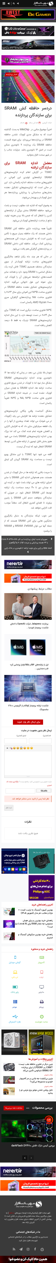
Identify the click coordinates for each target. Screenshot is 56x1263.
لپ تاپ (14, 977)
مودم (15, 1007)
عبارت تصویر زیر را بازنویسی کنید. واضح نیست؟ (29, 783)
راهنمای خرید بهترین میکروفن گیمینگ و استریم (35, 936)
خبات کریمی (47, 122)
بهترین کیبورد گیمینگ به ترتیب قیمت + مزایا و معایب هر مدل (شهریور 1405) (35, 911)
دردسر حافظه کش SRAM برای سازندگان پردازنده (28, 112)
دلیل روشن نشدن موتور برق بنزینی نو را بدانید (36, 1091)
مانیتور (41, 992)
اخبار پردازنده (11, 74)
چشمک (31, 748)
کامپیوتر (41, 962)
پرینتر (41, 1007)
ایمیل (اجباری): (21, 736)
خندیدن (14, 748)
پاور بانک (15, 992)
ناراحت (28, 748)
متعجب (21, 748)
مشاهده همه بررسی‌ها (13, 1108)
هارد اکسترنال (15, 1022)
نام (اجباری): (47, 736)
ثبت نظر (9, 807)
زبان (24, 748)
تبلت (41, 977)
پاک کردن (10, 748)
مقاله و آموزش (48, 1075)
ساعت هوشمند (41, 1022)
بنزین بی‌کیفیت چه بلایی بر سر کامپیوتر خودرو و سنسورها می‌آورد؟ (36, 1080)
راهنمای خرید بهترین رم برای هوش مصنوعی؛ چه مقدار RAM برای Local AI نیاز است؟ (34, 924)
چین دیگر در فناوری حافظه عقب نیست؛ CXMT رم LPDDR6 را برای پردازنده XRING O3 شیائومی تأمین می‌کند (36, 1067)
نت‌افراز (11, 1213)
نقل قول (7, 748)
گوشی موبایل (15, 962)
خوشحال (17, 748)
